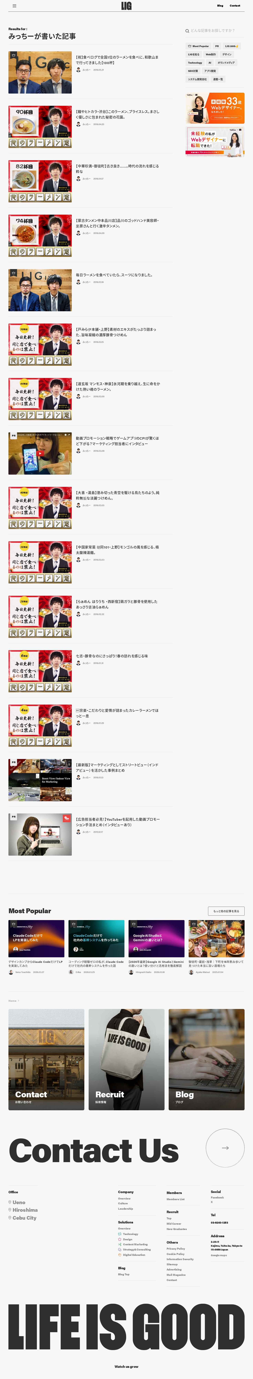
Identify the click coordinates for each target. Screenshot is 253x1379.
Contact (235, 5)
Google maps (219, 1255)
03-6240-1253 (219, 1222)
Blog (220, 5)
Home (12, 1001)
